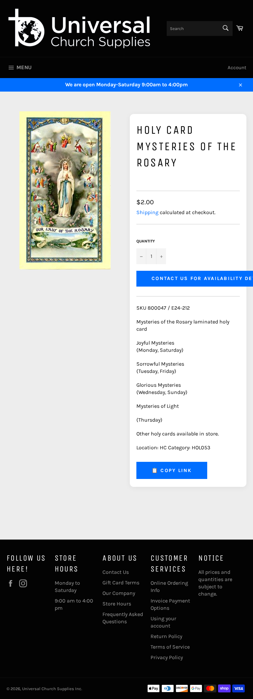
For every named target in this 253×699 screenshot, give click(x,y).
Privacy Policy (167, 657)
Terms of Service (170, 647)
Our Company (118, 593)
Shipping (147, 212)
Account (237, 67)
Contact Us (115, 572)
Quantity (145, 241)
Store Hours (116, 604)
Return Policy (166, 636)
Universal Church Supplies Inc (51, 688)
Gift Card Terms (120, 582)
